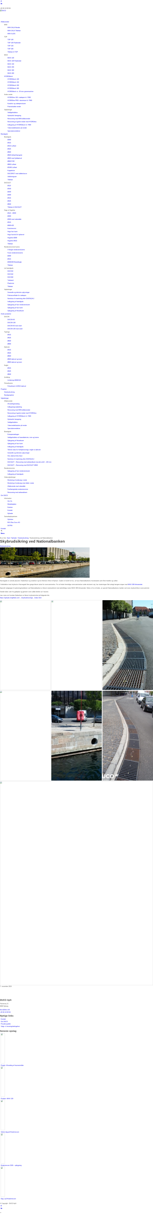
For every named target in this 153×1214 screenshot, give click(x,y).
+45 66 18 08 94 (5, 1012)
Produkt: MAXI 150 (7, 1098)
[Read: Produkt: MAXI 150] (3, 1096)
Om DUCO (4, 1021)
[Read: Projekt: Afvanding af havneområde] (3, 1063)
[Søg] (1, 531)
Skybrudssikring (5, 546)
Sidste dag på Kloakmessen (10, 1132)
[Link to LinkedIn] (1, 3)
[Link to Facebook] (1, 1)
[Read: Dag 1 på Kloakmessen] (3, 1196)
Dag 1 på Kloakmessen (8, 1199)
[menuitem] (77, 76)
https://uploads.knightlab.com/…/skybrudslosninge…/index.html (20, 598)
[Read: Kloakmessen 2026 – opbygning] (3, 1163)
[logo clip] (17, 10)
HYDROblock (8, 76)
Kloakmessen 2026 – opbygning (11, 1165)
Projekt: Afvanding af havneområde (12, 1065)
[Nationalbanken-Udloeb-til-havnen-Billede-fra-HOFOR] (45, 577)
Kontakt (3, 1019)
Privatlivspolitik (6, 1024)
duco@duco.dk (5, 1010)
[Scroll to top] (0, 1213)
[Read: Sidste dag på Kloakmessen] (3, 1129)
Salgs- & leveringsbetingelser (10, 1026)
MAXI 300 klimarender (135, 584)
